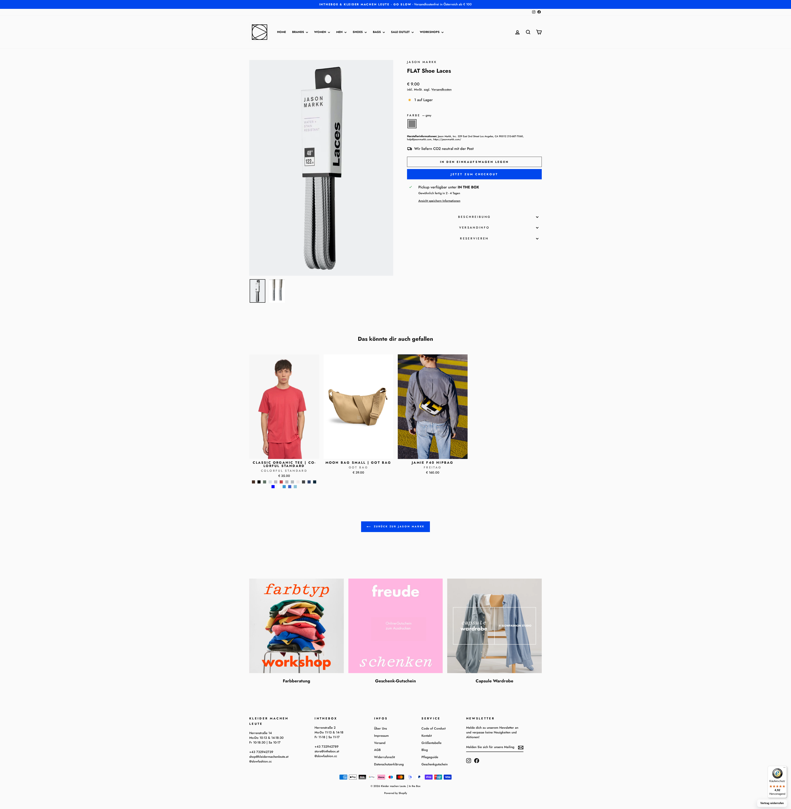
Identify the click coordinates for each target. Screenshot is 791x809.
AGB (377, 750)
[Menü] (784, 768)
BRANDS (298, 32)
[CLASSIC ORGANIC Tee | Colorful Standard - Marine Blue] (309, 482)
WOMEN (320, 32)
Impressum (381, 735)
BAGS (377, 32)
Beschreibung (474, 217)
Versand (379, 743)
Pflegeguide (429, 757)
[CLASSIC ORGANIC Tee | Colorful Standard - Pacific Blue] (284, 487)
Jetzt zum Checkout (474, 174)
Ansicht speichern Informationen (439, 201)
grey (412, 124)
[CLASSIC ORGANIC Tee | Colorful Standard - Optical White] (279, 487)
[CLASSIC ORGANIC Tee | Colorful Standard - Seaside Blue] (295, 487)
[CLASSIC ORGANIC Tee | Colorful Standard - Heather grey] (292, 482)
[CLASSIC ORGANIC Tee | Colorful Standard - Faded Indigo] (276, 482)
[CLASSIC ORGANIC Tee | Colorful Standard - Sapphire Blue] (290, 487)
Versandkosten (441, 89)
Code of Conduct (433, 728)
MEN (339, 32)
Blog (424, 750)
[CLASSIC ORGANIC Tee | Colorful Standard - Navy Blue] (315, 482)
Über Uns (380, 728)
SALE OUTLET (401, 32)
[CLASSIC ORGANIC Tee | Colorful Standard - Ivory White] (298, 482)
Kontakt (426, 735)
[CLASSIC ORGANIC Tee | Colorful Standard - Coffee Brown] (253, 482)
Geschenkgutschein (434, 764)
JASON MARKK (422, 62)
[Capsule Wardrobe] (494, 626)
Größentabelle (431, 743)
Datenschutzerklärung (389, 764)
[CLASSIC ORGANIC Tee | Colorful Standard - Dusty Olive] (265, 482)
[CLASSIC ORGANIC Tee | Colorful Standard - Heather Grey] (287, 482)
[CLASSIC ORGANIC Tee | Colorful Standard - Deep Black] (259, 482)
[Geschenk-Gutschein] (395, 626)
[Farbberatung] (296, 626)
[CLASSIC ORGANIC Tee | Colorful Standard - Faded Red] (281, 482)
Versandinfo (474, 227)
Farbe (419, 115)
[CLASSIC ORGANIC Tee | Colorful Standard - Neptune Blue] (273, 487)
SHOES (358, 32)
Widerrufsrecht (384, 757)
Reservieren (474, 238)
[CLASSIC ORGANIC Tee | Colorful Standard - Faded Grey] (270, 482)
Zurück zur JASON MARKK (398, 526)
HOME (281, 32)
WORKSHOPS (430, 32)
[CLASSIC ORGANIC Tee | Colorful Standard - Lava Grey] (303, 482)
